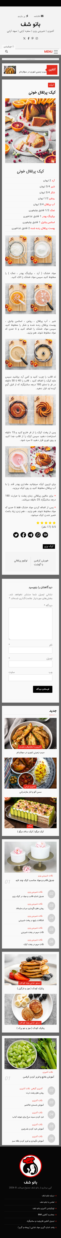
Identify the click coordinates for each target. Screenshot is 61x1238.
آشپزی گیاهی (36, 1088)
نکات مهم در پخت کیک (34, 944)
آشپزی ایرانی (30, 786)
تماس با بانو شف (47, 1202)
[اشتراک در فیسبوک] (23, 538)
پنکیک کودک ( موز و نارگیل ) (30, 988)
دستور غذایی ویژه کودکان (30, 983)
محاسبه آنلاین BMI (46, 1214)
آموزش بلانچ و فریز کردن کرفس (38, 1077)
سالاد (30, 826)
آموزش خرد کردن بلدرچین (32, 1129)
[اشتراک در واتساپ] (38, 538)
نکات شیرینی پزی (45, 875)
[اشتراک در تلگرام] (30, 538)
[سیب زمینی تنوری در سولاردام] (14, 70)
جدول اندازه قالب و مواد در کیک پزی (28, 896)
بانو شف (31, 24)
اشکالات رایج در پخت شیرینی (31, 920)
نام (30, 645)
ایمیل (30, 659)
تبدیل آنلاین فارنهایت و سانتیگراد (40, 1221)
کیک (51, 85)
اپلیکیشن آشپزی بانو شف (43, 1208)
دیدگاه (48, 606)
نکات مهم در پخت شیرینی (32, 932)
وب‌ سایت (30, 672)
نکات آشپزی (48, 1072)
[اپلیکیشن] (45, 538)
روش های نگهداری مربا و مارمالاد (30, 908)
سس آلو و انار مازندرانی (30, 792)
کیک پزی (49, 546)
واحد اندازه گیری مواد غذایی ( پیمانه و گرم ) (36, 1227)
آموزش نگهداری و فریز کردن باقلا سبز (28, 1141)
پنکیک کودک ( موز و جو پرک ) (31, 1028)
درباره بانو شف (48, 1195)
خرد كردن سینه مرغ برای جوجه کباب (28, 1117)
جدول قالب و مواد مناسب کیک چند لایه (35, 880)
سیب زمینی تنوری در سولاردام (37, 72)
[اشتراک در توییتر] (16, 538)
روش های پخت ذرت (35, 1093)
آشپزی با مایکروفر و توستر (30, 747)
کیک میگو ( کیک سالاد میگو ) (30, 832)
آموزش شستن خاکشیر (34, 1105)
